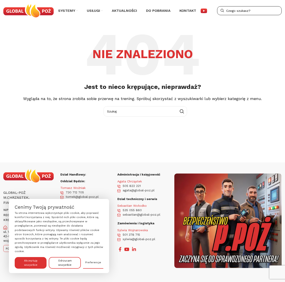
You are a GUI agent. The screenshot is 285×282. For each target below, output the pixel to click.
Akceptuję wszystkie (30, 262)
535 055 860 (132, 210)
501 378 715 (131, 234)
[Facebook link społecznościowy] (120, 249)
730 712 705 (75, 192)
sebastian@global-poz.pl (141, 214)
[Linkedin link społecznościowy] (134, 249)
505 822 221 (132, 186)
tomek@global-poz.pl (82, 196)
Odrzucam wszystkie (65, 262)
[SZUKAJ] (182, 111)
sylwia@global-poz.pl (139, 239)
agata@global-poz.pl (139, 190)
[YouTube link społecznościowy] (127, 249)
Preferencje (93, 262)
